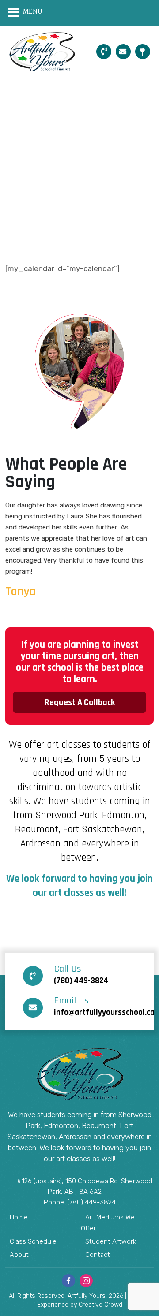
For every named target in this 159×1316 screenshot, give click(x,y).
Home (19, 1217)
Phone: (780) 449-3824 (80, 1202)
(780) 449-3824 (81, 975)
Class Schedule (33, 1241)
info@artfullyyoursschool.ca (104, 1007)
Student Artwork (110, 1241)
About (19, 1255)
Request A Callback (80, 702)
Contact (97, 1255)
